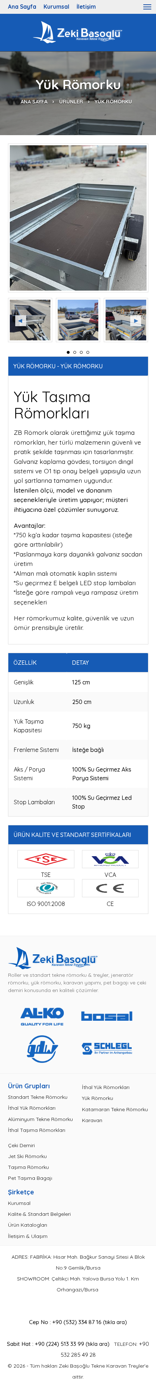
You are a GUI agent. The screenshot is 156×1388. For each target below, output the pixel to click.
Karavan (92, 1120)
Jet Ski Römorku (27, 1156)
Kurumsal (56, 6)
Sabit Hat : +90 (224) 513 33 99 (45, 1343)
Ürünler (71, 101)
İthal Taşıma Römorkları (36, 1130)
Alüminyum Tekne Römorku (40, 1119)
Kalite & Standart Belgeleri (39, 1214)
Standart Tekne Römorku (37, 1097)
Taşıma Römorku (28, 1167)
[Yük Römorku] (78, 217)
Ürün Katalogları (27, 1225)
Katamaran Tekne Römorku (115, 1109)
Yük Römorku (97, 1098)
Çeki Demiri (21, 1145)
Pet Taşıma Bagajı (30, 1178)
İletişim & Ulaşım (28, 1236)
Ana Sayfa (22, 6)
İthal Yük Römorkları (32, 1108)
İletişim (86, 6)
